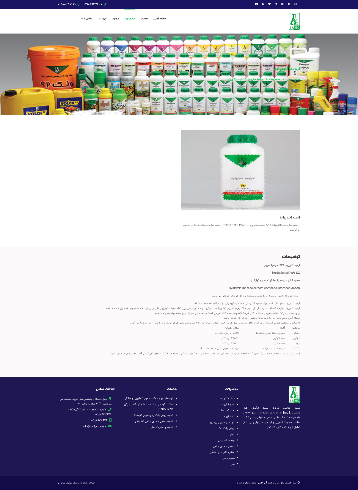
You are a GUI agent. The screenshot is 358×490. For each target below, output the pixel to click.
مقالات (115, 19)
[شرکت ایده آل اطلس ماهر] (294, 21)
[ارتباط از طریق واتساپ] (295, 4)
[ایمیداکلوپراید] (240, 133)
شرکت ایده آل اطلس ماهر (265, 483)
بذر (233, 464)
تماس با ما (86, 19)
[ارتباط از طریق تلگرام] (289, 4)
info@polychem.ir (94, 426)
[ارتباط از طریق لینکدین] (276, 4)
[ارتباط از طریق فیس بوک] (262, 4)
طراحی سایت (87, 483)
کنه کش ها (229, 416)
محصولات (129, 19)
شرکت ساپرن (65, 483)
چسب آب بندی (226, 440)
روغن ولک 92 (227, 428)
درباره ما (102, 19)
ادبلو (232, 434)
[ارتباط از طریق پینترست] (256, 4)
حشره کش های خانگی (222, 452)
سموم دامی (228, 458)
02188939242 (78, 409)
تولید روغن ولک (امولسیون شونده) (153, 415)
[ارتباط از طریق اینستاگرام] (282, 4)
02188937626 (67, 4)
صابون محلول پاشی (224, 446)
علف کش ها (228, 410)
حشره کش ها (255, 79)
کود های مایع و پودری (222, 422)
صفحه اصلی (159, 19)
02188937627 (93, 4)
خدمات (144, 19)
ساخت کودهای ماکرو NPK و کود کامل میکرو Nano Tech (148, 407)
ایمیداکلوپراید (289, 218)
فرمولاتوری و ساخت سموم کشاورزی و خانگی (148, 398)
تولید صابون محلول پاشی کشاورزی (153, 421)
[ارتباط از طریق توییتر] (269, 4)
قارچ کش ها (228, 404)
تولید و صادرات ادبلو (162, 427)
